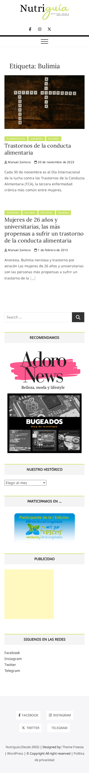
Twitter (10, 664)
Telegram (12, 670)
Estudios (47, 212)
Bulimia (53, 138)
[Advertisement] (29, 594)
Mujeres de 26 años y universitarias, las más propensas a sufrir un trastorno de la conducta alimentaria (44, 230)
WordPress (15, 753)
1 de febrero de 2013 (52, 250)
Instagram (13, 658)
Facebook (12, 652)
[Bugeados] (44, 395)
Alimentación (16, 138)
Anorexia (37, 138)
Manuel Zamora (19, 162)
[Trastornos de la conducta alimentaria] (44, 78)
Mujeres (63, 212)
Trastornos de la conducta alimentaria (37, 149)
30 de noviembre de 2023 (55, 162)
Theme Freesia (73, 747)
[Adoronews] (44, 350)
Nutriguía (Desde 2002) (22, 747)
